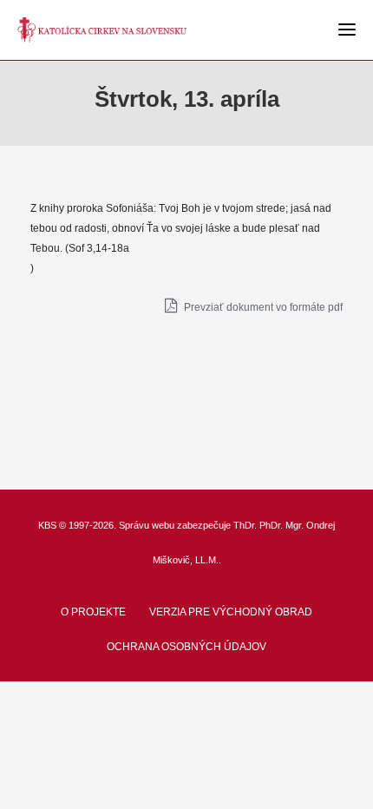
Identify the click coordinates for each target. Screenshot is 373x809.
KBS (47, 525)
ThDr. (245, 525)
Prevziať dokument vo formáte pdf (262, 307)
